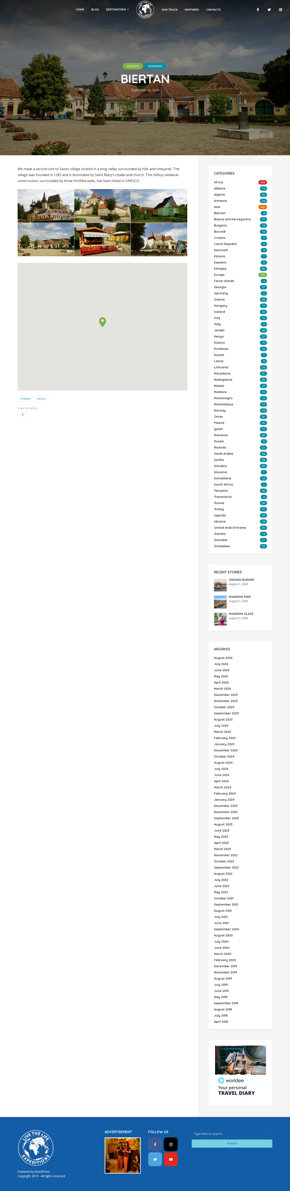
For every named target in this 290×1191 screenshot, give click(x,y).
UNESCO (41, 398)
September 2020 (226, 929)
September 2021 (226, 904)
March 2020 (222, 954)
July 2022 (221, 880)
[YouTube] (171, 1159)
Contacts (213, 9)
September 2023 (226, 818)
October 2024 (224, 756)
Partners (192, 9)
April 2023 (221, 843)
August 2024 (223, 763)
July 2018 (221, 1015)
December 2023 (226, 806)
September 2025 (226, 713)
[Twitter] (155, 1159)
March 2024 (222, 787)
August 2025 (223, 719)
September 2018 (226, 1003)
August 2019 (223, 978)
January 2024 (224, 800)
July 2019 (221, 985)
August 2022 (223, 874)
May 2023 (221, 837)
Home (80, 9)
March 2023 (222, 849)
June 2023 (221, 830)
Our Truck (169, 9)
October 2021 (224, 898)
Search (232, 1143)
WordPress (42, 1172)
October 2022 (224, 861)
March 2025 (222, 732)
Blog (95, 9)
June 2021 (221, 923)
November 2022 (226, 855)
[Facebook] (155, 1144)
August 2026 (223, 658)
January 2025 (224, 744)
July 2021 (221, 917)
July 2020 (221, 941)
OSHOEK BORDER (241, 580)
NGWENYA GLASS (241, 614)
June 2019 (221, 991)
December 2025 (226, 695)
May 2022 (221, 892)
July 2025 (221, 726)
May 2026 (221, 676)
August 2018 (223, 1009)
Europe (133, 66)
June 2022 (221, 886)
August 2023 (223, 824)
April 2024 (221, 781)
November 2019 (225, 972)
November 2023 (226, 812)
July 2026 (221, 664)
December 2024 (226, 750)
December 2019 (225, 966)
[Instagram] (171, 1144)
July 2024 (221, 769)
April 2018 (221, 1022)
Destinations (116, 9)
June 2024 (221, 775)
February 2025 (225, 738)
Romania (155, 66)
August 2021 (223, 911)
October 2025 (224, 707)
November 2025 (226, 701)
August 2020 (223, 935)
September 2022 (226, 867)
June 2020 (221, 948)
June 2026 (221, 670)
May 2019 (220, 997)
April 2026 (221, 682)
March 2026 (222, 689)
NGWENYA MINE (240, 597)
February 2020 (225, 960)
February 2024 (225, 793)
